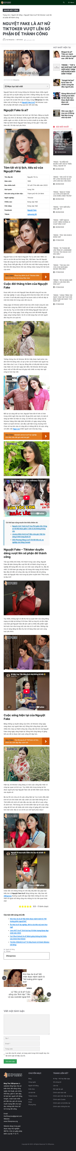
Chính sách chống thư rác (61, 1106)
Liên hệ (55, 1085)
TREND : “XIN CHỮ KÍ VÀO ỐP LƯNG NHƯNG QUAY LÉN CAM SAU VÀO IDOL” (62, 179)
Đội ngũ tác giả (58, 1089)
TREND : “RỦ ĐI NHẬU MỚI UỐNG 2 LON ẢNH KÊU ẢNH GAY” (62, 282)
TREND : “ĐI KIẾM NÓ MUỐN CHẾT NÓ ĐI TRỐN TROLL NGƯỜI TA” (62, 164)
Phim (30, 1102)
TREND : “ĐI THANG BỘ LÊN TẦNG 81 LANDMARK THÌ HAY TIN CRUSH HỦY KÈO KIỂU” (62, 251)
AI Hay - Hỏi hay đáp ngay (61, 1078)
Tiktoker (8, 951)
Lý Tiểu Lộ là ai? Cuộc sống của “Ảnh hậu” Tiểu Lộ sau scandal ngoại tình (19, 994)
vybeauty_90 (32, 214)
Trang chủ (6, 15)
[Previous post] (4, 978)
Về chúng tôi (57, 1082)
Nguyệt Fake (32, 210)
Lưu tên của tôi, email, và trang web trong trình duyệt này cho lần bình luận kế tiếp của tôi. (27, 1054)
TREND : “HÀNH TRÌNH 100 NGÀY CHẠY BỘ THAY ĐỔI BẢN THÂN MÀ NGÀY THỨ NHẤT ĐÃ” (62, 298)
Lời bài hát (31, 1092)
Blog (29, 1078)
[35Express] (6, 2)
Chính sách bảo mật (59, 1092)
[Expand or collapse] (47, 86)
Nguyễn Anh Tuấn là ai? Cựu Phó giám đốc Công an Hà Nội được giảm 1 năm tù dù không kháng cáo (29, 528)
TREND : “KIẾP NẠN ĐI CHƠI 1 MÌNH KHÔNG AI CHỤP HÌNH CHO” (61, 222)
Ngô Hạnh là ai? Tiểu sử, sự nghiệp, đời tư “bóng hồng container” (62, 144)
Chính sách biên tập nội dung (62, 1096)
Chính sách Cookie (59, 1099)
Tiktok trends (32, 1096)
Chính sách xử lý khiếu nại (61, 1103)
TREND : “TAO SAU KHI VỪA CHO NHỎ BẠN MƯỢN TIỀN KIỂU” (61, 267)
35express (11, 39)
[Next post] (49, 994)
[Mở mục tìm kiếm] (63, 2)
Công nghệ (32, 1082)
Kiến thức (31, 1089)
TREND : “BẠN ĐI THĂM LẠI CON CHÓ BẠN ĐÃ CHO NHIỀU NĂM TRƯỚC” (62, 194)
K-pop (30, 1099)
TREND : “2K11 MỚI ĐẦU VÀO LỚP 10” (61, 208)
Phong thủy (32, 1104)
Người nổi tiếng (11, 10)
